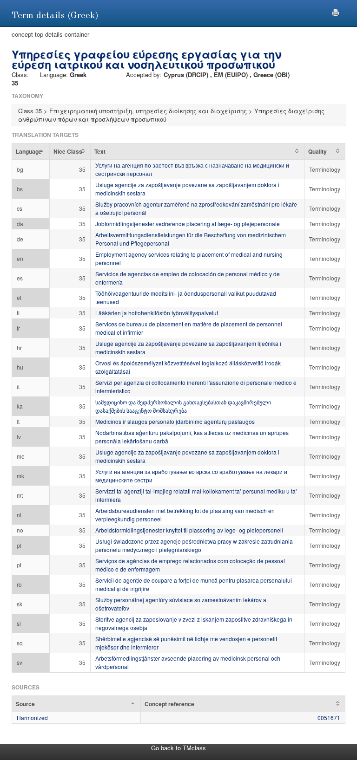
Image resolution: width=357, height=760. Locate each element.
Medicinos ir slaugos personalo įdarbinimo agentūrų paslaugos (175, 421)
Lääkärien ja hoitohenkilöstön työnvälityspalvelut (156, 313)
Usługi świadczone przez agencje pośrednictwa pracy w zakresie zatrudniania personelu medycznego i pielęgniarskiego (194, 545)
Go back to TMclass (178, 747)
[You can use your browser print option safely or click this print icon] (335, 11)
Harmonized (32, 717)
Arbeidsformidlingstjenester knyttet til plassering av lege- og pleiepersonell (189, 530)
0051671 (328, 717)
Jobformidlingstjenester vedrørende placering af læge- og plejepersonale (187, 223)
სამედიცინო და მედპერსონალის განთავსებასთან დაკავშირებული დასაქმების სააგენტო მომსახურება (183, 406)
